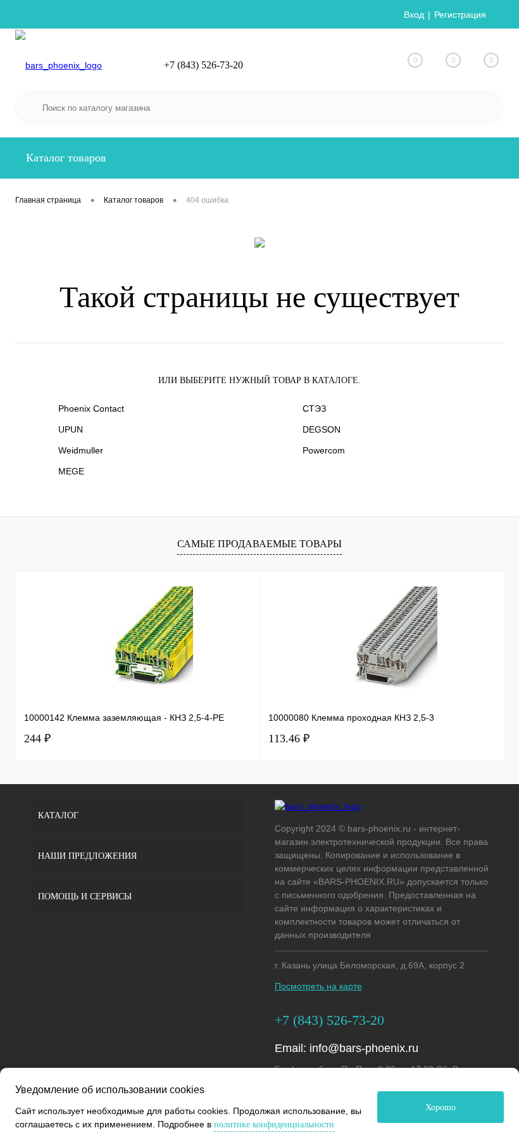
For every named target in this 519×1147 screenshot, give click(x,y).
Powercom (324, 450)
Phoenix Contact (91, 408)
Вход (414, 15)
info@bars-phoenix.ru (364, 1048)
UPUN (70, 429)
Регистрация (460, 15)
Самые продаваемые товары (259, 543)
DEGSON (322, 429)
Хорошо (440, 1107)
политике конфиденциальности (274, 1124)
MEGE (71, 471)
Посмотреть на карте (318, 986)
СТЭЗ (314, 408)
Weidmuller (80, 450)
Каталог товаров (64, 157)
